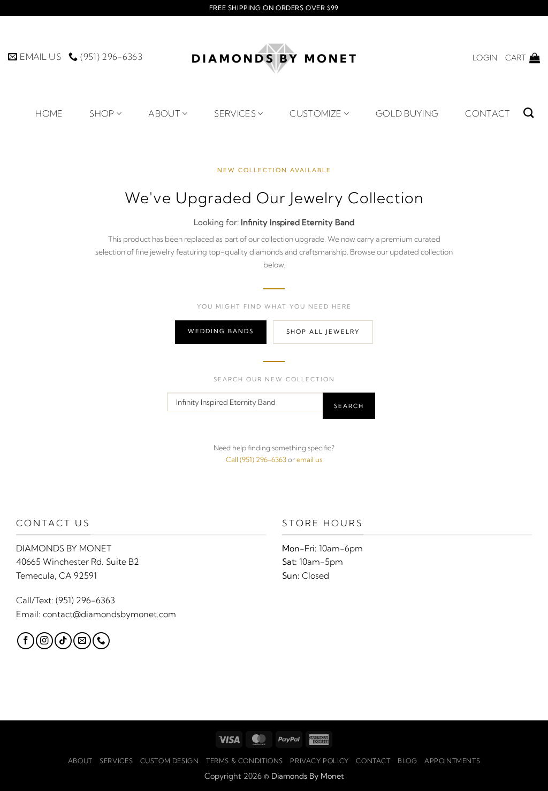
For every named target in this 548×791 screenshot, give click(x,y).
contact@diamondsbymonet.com (109, 614)
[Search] (528, 112)
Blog (407, 761)
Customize (315, 113)
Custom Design (169, 761)
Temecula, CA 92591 (56, 575)
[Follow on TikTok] (63, 640)
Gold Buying (407, 113)
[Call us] (101, 640)
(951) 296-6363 (85, 600)
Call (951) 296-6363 (256, 459)
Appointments (452, 761)
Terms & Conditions (244, 761)
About (164, 113)
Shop (101, 113)
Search (349, 406)
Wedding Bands (221, 331)
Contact (487, 113)
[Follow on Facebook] (25, 640)
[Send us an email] (81, 640)
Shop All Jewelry (323, 331)
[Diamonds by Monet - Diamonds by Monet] (274, 57)
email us (309, 459)
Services (235, 113)
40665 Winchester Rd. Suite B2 (77, 561)
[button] (485, 57)
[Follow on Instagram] (44, 640)
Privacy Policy (319, 761)
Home (49, 113)
